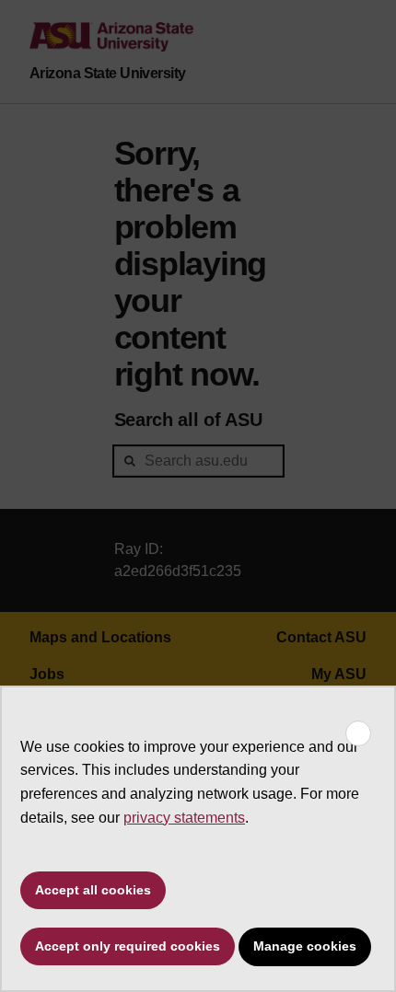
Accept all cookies (93, 889)
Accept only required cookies (127, 946)
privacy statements (184, 817)
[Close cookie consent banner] (358, 733)
